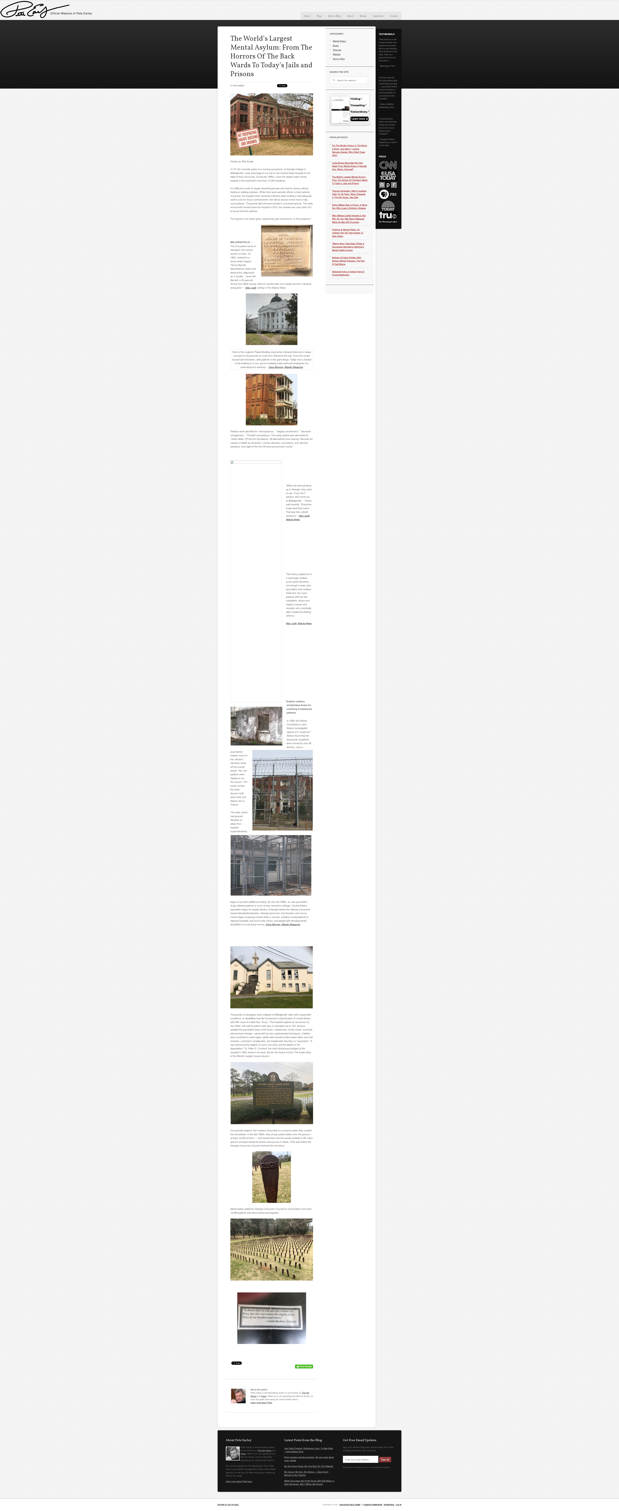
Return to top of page (228, 1505)
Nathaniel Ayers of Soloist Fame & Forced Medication (348, 273)
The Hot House (264, 1450)
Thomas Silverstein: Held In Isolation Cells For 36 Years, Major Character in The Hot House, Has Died (349, 194)
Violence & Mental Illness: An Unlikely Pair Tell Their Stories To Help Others (347, 233)
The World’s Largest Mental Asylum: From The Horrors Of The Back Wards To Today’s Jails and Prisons (350, 180)
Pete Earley (250, 10)
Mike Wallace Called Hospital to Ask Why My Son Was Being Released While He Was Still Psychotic (349, 219)
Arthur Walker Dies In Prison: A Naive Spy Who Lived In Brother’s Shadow (349, 206)
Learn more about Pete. (261, 1402)
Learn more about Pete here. (239, 1481)
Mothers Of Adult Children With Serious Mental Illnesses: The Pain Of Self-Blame (348, 261)
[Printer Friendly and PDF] (304, 1367)
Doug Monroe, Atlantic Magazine (286, 367)
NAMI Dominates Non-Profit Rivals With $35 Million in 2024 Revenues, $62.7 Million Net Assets (309, 1482)
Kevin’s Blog (339, 58)
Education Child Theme (349, 1505)
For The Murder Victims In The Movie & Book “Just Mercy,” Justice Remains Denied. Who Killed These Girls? (349, 150)
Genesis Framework (373, 1505)
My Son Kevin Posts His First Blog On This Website (308, 1466)
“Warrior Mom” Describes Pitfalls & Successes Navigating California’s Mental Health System (348, 247)
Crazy (263, 1396)
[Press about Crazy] (350, 124)
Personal (337, 49)
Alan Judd (251, 287)
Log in (398, 1505)
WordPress (389, 1505)
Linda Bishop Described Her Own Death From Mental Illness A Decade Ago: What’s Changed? (349, 166)
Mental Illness (339, 41)
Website (336, 54)
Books (336, 45)
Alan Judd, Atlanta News (299, 623)
